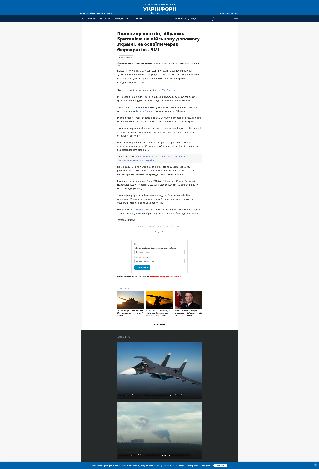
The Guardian (169, 90)
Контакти (179, 19)
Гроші (160, 226)
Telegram (154, 277)
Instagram (164, 277)
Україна (151, 226)
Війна (81, 19)
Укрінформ (138, 209)
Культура (119, 19)
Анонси (110, 13)
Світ (100, 19)
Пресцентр (101, 13)
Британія (141, 226)
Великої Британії (145, 111)
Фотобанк (91, 13)
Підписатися (142, 267)
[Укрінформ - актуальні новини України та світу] (159, 8)
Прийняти (220, 466)
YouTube (176, 277)
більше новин (159, 324)
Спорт (129, 19)
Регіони (108, 19)
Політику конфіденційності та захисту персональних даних (187, 466)
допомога (176, 226)
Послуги (82, 13)
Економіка (91, 19)
